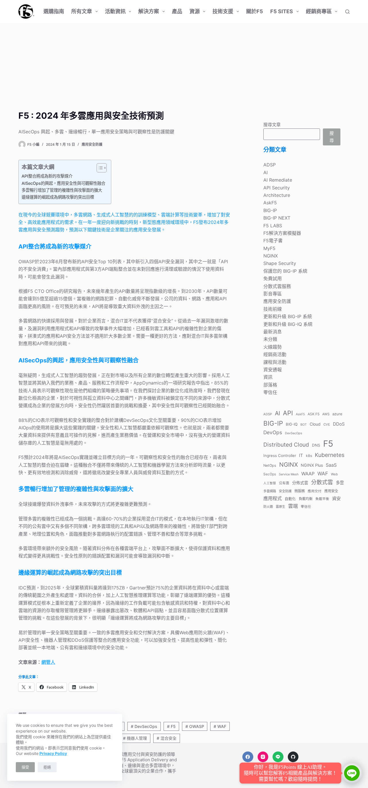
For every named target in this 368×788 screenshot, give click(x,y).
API (288, 412)
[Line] (278, 757)
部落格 (270, 385)
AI (265, 172)
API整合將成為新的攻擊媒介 (47, 176)
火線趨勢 (272, 347)
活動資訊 (115, 11)
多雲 (340, 482)
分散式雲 (322, 482)
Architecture (276, 195)
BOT (303, 424)
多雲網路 (269, 491)
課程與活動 (274, 362)
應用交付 (314, 491)
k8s (309, 455)
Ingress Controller (279, 455)
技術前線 (272, 309)
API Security (276, 187)
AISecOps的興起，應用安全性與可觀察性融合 (63, 183)
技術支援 (222, 11)
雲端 (293, 506)
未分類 (270, 339)
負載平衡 (322, 498)
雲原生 (280, 507)
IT (301, 455)
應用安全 (331, 491)
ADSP (269, 165)
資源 (194, 11)
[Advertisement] (184, 66)
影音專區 (272, 294)
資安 (336, 498)
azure (337, 413)
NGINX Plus (312, 465)
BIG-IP (270, 210)
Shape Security (279, 263)
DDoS (339, 423)
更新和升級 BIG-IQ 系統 (288, 324)
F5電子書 (273, 240)
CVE (326, 424)
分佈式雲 (300, 482)
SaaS (331, 465)
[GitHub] (293, 757)
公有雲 (284, 483)
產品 (177, 11)
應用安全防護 (92, 144)
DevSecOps (144, 726)
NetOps (269, 465)
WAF (220, 726)
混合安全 (167, 738)
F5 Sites (281, 11)
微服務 (299, 491)
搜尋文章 (272, 124)
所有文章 (81, 11)
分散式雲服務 (277, 286)
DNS (316, 445)
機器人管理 (135, 738)
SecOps (269, 474)
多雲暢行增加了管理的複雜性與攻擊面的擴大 (62, 190)
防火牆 (268, 507)
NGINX (270, 256)
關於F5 (254, 11)
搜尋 (331, 136)
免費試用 (272, 278)
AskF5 (270, 202)
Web (334, 474)
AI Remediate (277, 180)
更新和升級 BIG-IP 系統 (287, 316)
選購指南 (53, 11)
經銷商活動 (274, 354)
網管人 (48, 662)
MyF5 (269, 248)
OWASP (194, 726)
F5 (171, 726)
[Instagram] (263, 757)
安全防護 (285, 491)
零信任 (270, 392)
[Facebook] (247, 757)
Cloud (315, 423)
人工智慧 (269, 483)
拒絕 (47, 767)
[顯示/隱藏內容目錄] (98, 168)
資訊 (268, 377)
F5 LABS (272, 225)
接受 (25, 767)
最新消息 (272, 332)
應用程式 (272, 498)
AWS (325, 414)
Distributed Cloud (286, 444)
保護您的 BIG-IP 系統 (285, 271)
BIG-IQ (292, 424)
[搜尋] (347, 11)
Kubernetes (329, 454)
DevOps (272, 432)
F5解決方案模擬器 (282, 233)
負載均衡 (306, 498)
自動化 (290, 498)
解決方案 (148, 11)
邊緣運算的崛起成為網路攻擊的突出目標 (58, 197)
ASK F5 (313, 414)
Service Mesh (288, 474)
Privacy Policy (53, 753)
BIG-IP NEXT (276, 218)
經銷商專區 (319, 11)
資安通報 (272, 369)
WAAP (308, 473)
